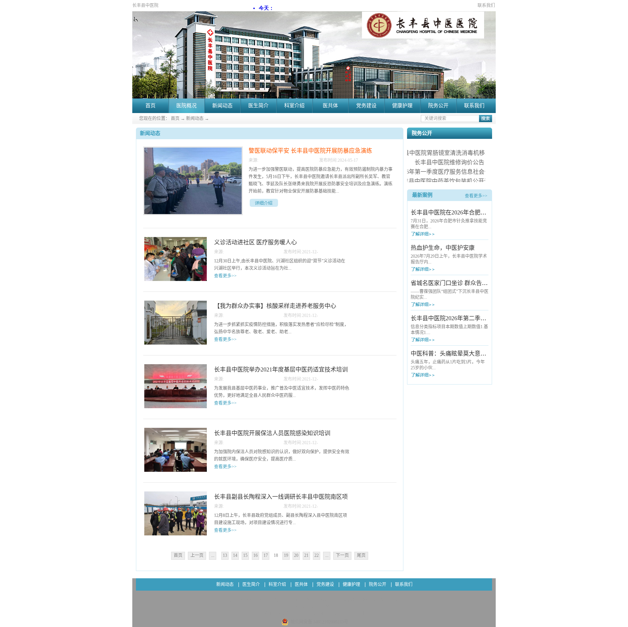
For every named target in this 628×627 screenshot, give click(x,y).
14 (235, 555)
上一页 (197, 555)
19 (286, 555)
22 (316, 555)
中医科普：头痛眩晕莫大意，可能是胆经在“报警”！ (477, 353)
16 (255, 555)
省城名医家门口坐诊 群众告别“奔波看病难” (466, 283)
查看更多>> (476, 195)
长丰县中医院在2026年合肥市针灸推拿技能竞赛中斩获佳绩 (486, 212)
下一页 (342, 555)
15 (245, 555)
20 (296, 555)
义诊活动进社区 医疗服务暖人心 (255, 242)
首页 (150, 105)
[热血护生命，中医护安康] (436, 269)
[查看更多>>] (264, 203)
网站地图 (350, 600)
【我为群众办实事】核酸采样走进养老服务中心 (275, 306)
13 (225, 555)
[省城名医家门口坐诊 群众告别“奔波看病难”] (436, 304)
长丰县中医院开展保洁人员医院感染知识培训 (272, 433)
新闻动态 (195, 118)
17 (265, 555)
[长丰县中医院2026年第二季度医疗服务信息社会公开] (436, 340)
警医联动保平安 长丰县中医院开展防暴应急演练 (310, 151)
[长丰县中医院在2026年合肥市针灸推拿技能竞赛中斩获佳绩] (436, 234)
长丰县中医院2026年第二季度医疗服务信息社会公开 (477, 318)
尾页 (361, 555)
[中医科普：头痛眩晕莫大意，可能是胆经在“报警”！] (436, 375)
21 (306, 555)
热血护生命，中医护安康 (443, 248)
